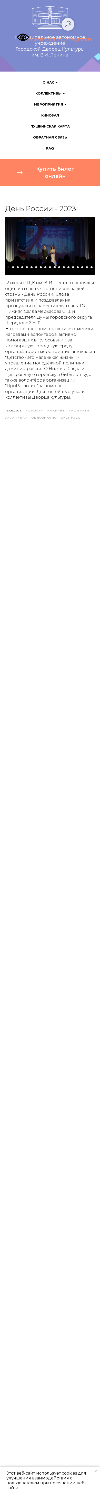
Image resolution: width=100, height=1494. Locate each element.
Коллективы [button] (48, 93)
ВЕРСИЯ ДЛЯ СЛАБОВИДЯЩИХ (60, 40)
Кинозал (50, 115)
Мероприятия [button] (48, 104)
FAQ (50, 148)
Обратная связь (50, 137)
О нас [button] (48, 82)
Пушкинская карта (50, 126)
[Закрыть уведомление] (96, 1470)
